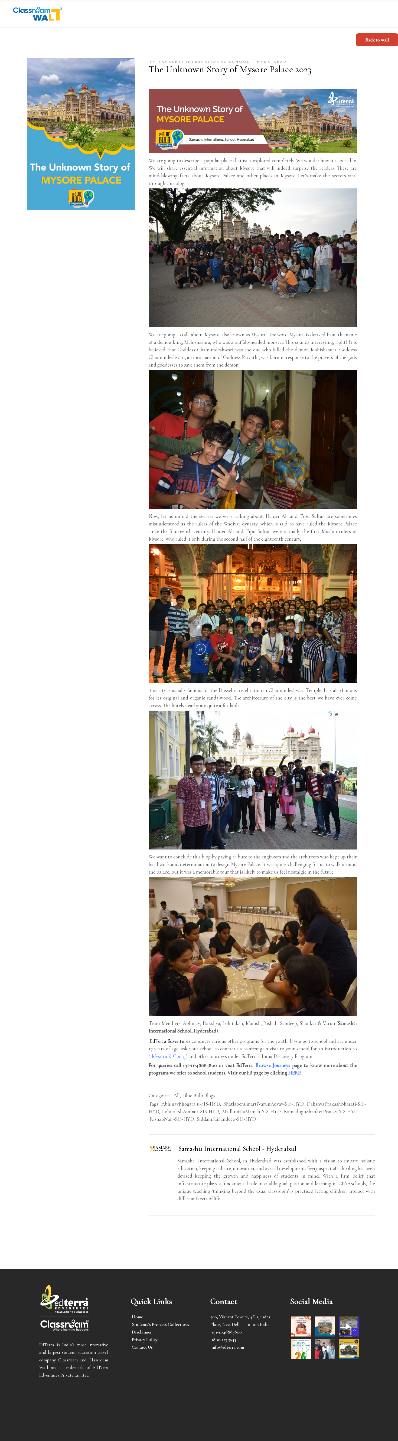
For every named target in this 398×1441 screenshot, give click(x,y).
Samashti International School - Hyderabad (237, 1149)
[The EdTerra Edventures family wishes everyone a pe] (301, 1349)
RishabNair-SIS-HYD (172, 1119)
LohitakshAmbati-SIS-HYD (190, 1111)
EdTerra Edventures (170, 1041)
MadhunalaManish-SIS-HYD (251, 1111)
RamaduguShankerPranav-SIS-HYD (320, 1111)
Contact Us (142, 1347)
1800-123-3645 (223, 1339)
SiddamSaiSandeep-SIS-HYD (226, 1119)
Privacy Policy (145, 1339)
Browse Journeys (273, 1065)
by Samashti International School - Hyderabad (218, 62)
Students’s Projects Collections (160, 1324)
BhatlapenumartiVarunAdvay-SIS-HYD (263, 1104)
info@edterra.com (227, 1347)
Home (137, 1317)
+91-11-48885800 (226, 1332)
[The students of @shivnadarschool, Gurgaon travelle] (349, 1349)
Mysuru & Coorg (169, 1056)
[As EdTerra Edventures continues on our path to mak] (325, 1349)
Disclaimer (142, 1332)
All (177, 1095)
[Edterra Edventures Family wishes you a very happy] (301, 1326)
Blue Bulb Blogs (199, 1095)
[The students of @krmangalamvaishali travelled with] (349, 1326)
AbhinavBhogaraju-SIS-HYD (190, 1104)
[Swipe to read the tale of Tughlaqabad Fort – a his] (325, 1326)
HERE (294, 1073)
